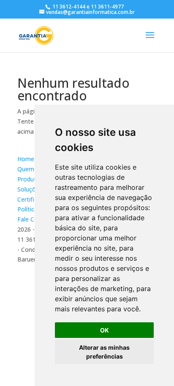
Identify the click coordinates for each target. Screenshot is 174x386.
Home (25, 159)
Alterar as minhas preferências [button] (104, 352)
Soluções (29, 189)
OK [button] (104, 330)
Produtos (30, 179)
